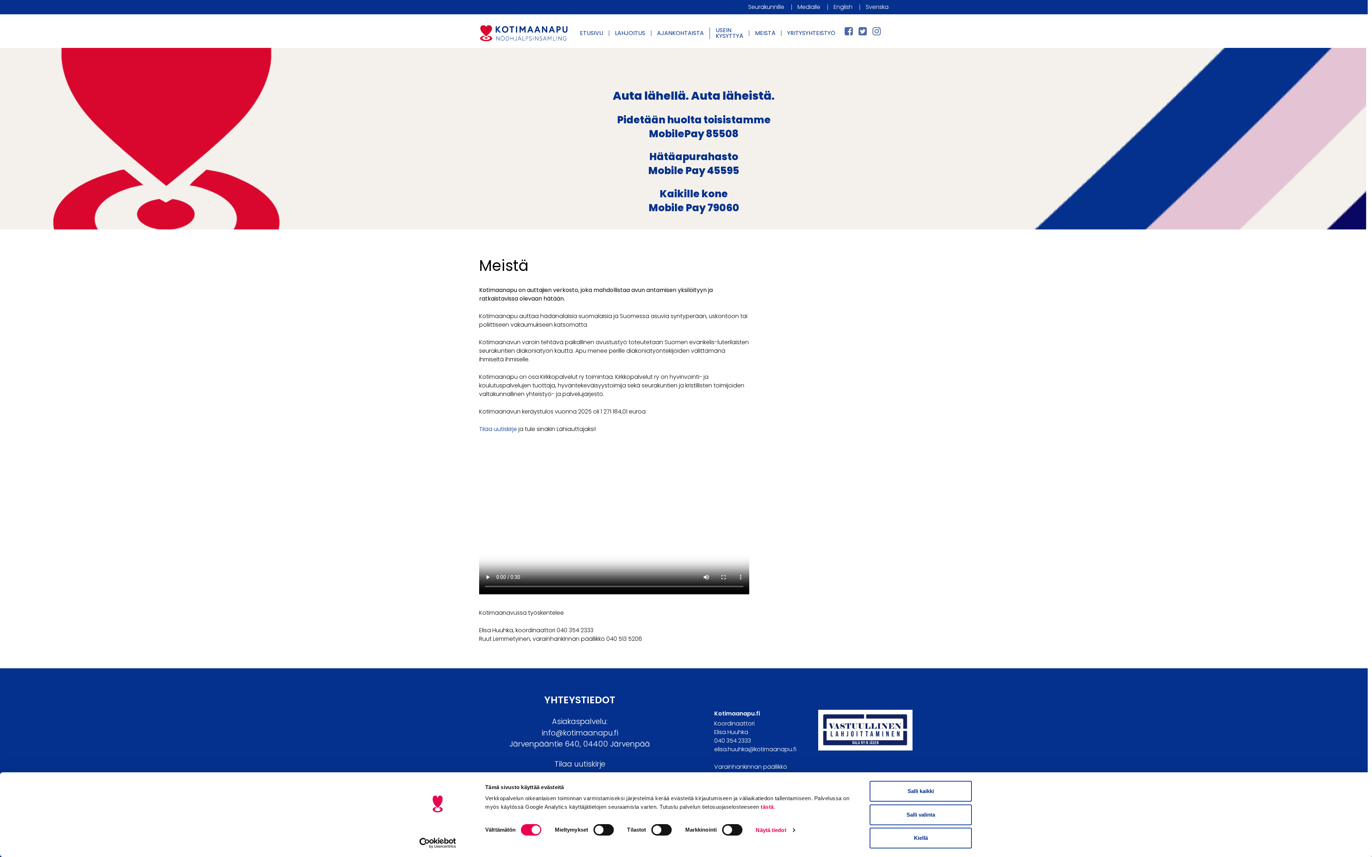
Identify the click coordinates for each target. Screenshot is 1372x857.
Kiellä (921, 838)
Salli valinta (920, 815)
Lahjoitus (630, 33)
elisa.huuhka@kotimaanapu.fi (755, 749)
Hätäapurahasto (693, 157)
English (843, 7)
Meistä (765, 33)
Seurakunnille (766, 7)
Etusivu (591, 33)
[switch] (603, 830)
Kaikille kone (694, 194)
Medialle (808, 7)
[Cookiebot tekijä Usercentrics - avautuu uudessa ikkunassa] (438, 843)
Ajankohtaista (680, 33)
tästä (767, 807)
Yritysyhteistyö (811, 33)
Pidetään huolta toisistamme (694, 120)
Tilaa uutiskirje (498, 429)
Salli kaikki (921, 791)
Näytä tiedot (771, 830)
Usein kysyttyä (729, 33)
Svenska (877, 7)
